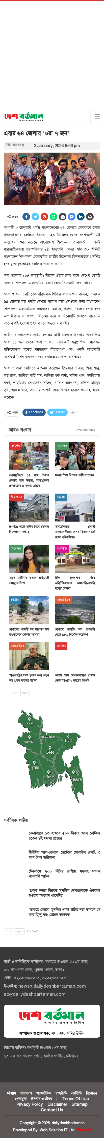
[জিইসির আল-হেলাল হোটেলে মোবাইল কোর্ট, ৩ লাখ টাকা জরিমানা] (14, 858)
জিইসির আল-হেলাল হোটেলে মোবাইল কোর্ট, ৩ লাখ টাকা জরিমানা (64, 855)
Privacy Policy (29, 1104)
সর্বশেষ (15, 445)
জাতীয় (61, 497)
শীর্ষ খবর (16, 497)
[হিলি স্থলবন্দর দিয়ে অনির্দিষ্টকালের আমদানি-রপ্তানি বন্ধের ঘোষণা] (75, 559)
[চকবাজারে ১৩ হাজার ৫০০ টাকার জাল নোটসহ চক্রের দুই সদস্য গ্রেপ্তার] (14, 839)
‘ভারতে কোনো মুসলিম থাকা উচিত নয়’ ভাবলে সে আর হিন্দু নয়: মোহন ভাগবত (64, 912)
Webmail (83, 1130)
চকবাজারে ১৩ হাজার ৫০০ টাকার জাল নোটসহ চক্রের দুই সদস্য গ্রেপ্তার (64, 836)
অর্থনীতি (62, 548)
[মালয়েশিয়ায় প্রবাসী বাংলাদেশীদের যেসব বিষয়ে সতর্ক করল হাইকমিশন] (75, 508)
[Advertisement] (52, 55)
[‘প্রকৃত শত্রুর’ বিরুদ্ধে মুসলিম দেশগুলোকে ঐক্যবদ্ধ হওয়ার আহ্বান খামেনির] (14, 896)
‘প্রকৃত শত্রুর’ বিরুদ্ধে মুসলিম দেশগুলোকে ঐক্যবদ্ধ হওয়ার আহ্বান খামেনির (64, 893)
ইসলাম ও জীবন (41, 1098)
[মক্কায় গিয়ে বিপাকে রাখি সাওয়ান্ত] (75, 456)
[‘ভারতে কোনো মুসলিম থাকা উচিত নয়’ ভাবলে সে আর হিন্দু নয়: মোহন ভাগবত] (14, 915)
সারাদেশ (26, 1093)
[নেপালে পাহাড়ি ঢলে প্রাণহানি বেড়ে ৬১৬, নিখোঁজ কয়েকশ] (75, 610)
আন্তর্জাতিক (63, 600)
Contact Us (52, 1110)
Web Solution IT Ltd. (57, 1130)
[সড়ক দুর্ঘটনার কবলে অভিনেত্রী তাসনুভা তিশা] (29, 559)
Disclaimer (57, 1104)
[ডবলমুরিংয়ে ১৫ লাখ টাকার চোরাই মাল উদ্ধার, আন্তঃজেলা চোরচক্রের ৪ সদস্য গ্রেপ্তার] (29, 456)
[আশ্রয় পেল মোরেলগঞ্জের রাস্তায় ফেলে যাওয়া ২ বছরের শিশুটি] (75, 656)
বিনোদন (62, 445)
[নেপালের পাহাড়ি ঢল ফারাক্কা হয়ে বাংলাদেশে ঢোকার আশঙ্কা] (29, 610)
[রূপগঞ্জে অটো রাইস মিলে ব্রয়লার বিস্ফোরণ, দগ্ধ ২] (29, 508)
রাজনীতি (61, 1093)
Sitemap (80, 1104)
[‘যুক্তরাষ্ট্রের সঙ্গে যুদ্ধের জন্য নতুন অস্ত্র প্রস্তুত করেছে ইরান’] (29, 656)
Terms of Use (75, 1098)
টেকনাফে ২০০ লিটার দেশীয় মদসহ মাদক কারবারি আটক (64, 874)
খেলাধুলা (21, 1098)
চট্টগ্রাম (11, 1093)
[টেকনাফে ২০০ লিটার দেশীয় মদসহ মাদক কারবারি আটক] (14, 877)
